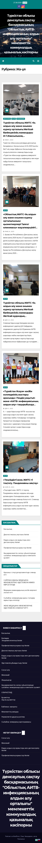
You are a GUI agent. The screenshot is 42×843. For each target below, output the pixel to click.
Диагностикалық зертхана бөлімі (16, 534)
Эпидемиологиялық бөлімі (12, 640)
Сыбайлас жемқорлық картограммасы (16, 722)
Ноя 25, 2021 (9, 487)
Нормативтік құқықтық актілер (13, 717)
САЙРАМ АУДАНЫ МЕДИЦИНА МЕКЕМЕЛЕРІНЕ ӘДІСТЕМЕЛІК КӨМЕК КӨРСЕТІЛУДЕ (19, 582)
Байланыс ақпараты (9, 707)
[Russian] (39, 840)
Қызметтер (6, 697)
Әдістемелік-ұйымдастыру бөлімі (14, 663)
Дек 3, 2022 (9, 408)
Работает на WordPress (12, 836)
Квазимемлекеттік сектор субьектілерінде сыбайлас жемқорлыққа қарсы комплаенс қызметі (20, 555)
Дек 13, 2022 (9, 320)
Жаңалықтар (20, 118)
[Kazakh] (36, 840)
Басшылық (8, 529)
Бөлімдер (5, 638)
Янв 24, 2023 (9, 231)
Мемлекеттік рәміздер (10, 712)
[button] (33, 61)
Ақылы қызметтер (8, 700)
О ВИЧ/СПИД (7, 692)
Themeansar (21, 839)
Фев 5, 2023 (9, 140)
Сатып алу (6, 670)
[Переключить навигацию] (38, 61)
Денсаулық (7, 118)
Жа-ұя (13, 118)
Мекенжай (5, 675)
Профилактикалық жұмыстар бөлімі (17, 548)
